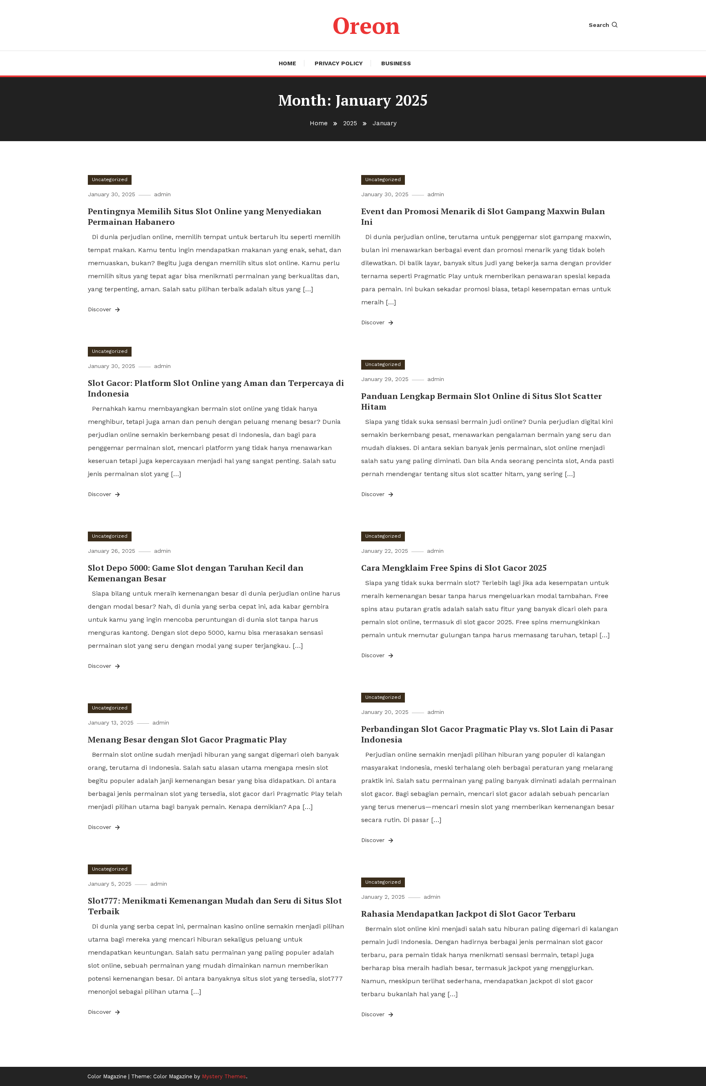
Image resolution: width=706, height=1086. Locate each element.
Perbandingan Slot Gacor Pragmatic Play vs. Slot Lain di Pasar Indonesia (487, 734)
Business (396, 63)
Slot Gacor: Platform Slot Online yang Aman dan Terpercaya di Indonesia (216, 388)
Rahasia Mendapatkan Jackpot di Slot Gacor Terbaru (468, 913)
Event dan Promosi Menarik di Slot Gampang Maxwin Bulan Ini (483, 216)
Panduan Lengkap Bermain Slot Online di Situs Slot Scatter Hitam (481, 401)
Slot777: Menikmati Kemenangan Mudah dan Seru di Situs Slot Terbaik (215, 906)
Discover (100, 309)
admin (162, 194)
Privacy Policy (339, 63)
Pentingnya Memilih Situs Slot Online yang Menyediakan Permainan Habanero (205, 216)
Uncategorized (109, 179)
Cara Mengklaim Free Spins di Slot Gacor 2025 (454, 567)
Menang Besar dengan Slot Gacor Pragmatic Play (187, 739)
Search (599, 25)
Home (287, 63)
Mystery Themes (224, 1076)
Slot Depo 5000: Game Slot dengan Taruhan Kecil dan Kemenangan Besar (196, 573)
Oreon (366, 25)
